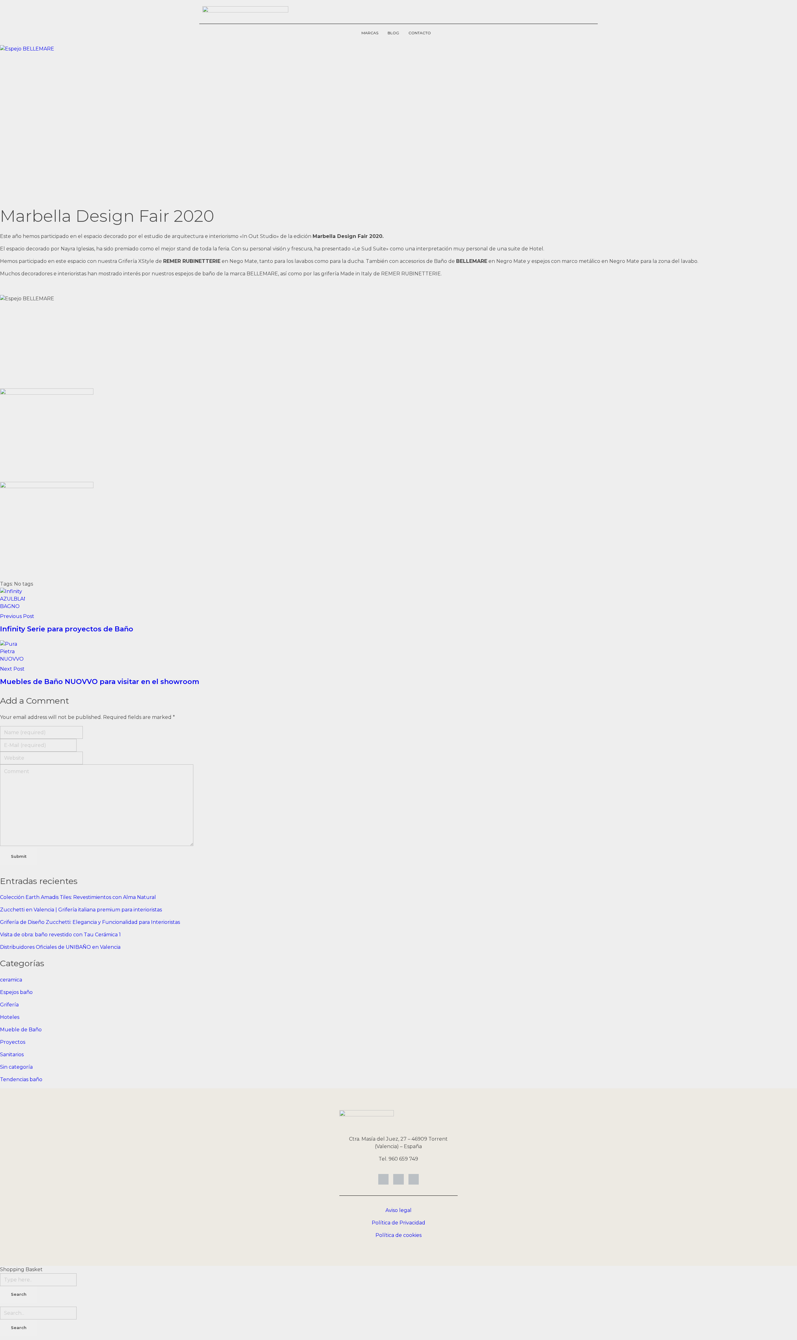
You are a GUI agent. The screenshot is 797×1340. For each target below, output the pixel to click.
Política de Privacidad (398, 1223)
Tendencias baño (21, 1079)
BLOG (393, 33)
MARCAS (369, 33)
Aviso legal (398, 1210)
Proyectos (12, 1042)
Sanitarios (12, 1054)
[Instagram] (398, 1179)
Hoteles (9, 1017)
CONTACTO (419, 33)
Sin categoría (16, 1067)
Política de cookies (398, 1235)
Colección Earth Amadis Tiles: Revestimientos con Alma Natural (78, 897)
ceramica (11, 980)
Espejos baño (16, 992)
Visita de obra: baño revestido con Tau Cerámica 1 (60, 935)
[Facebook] (413, 1179)
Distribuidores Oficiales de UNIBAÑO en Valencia (60, 947)
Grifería (9, 1005)
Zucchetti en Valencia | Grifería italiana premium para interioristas (81, 910)
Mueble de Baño (21, 1030)
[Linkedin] (383, 1179)
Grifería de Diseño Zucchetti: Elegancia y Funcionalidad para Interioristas (90, 922)
